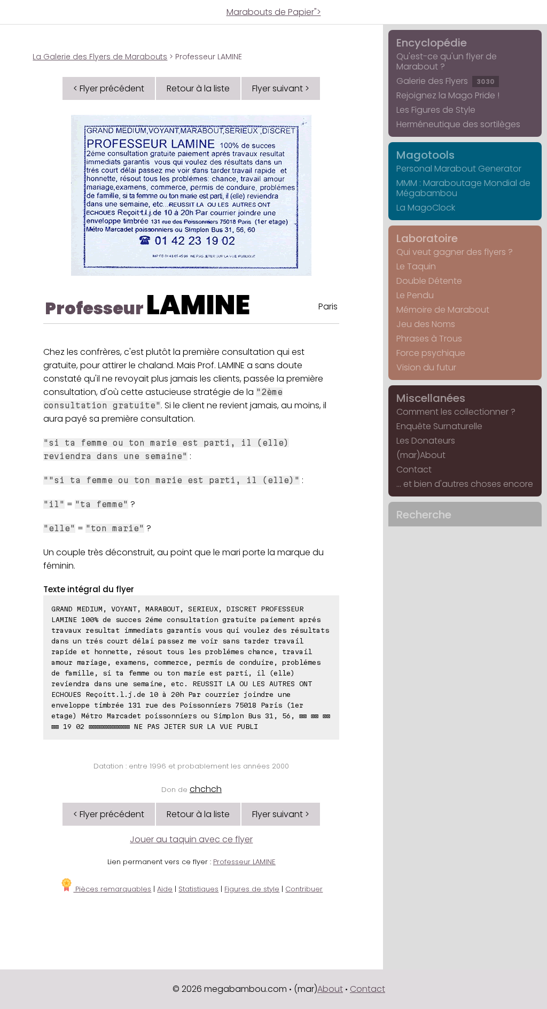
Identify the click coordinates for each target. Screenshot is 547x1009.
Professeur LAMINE (244, 862)
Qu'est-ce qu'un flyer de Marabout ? (446, 61)
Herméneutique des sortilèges (458, 124)
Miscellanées (430, 398)
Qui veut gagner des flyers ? (454, 252)
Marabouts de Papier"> (273, 12)
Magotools (425, 155)
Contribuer (304, 889)
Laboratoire (427, 238)
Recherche (423, 514)
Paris (328, 306)
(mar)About (421, 455)
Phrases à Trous (429, 338)
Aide (165, 889)
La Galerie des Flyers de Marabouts (100, 56)
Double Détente (429, 281)
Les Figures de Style (435, 110)
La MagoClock (425, 207)
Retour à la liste (198, 88)
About (330, 989)
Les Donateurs (425, 440)
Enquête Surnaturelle (439, 426)
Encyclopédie (431, 42)
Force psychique (430, 353)
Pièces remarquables (112, 889)
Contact (414, 469)
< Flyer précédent (108, 88)
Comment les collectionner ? (455, 412)
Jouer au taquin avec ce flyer (191, 839)
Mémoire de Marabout (442, 310)
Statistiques (198, 889)
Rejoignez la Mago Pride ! (447, 95)
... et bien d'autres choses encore (464, 484)
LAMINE (198, 305)
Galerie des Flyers (445, 81)
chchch (206, 789)
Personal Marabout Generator (458, 168)
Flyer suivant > (280, 88)
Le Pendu (415, 295)
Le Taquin (416, 266)
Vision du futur (426, 367)
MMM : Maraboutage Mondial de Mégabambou (463, 188)
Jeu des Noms (425, 324)
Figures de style (251, 889)
